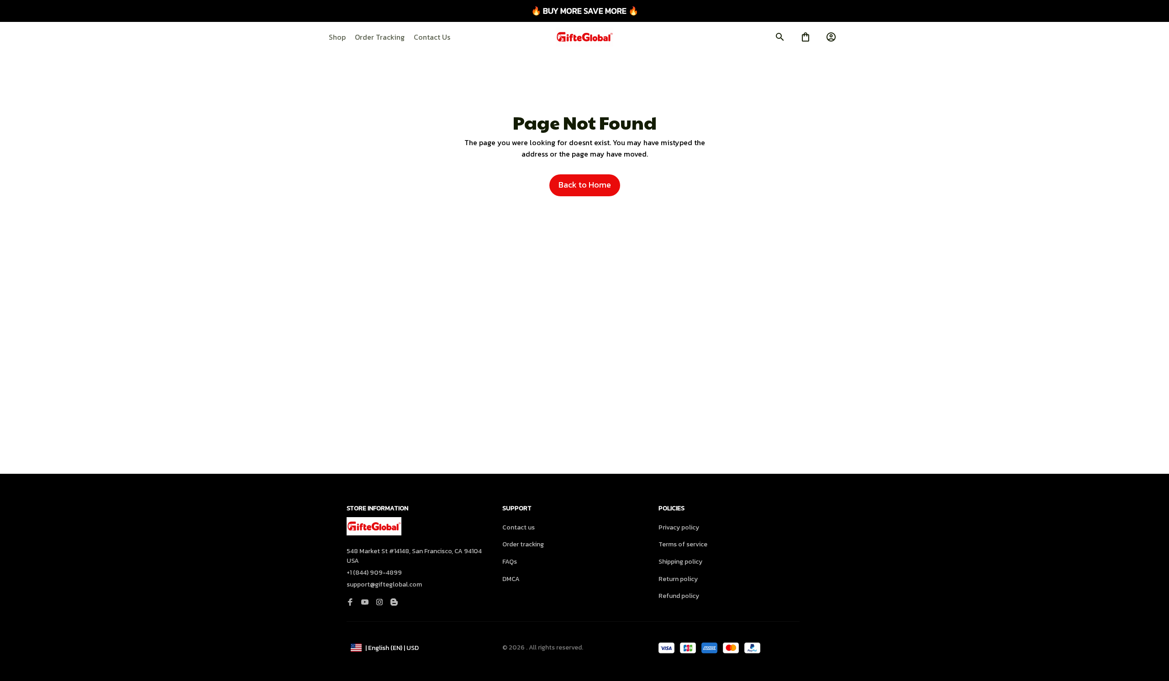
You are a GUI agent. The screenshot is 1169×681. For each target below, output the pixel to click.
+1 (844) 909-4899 (374, 572)
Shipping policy (680, 561)
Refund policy (678, 596)
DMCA (511, 579)
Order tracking (523, 544)
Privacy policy (678, 527)
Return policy (678, 579)
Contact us (518, 527)
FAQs (509, 561)
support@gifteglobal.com (384, 584)
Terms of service (682, 544)
